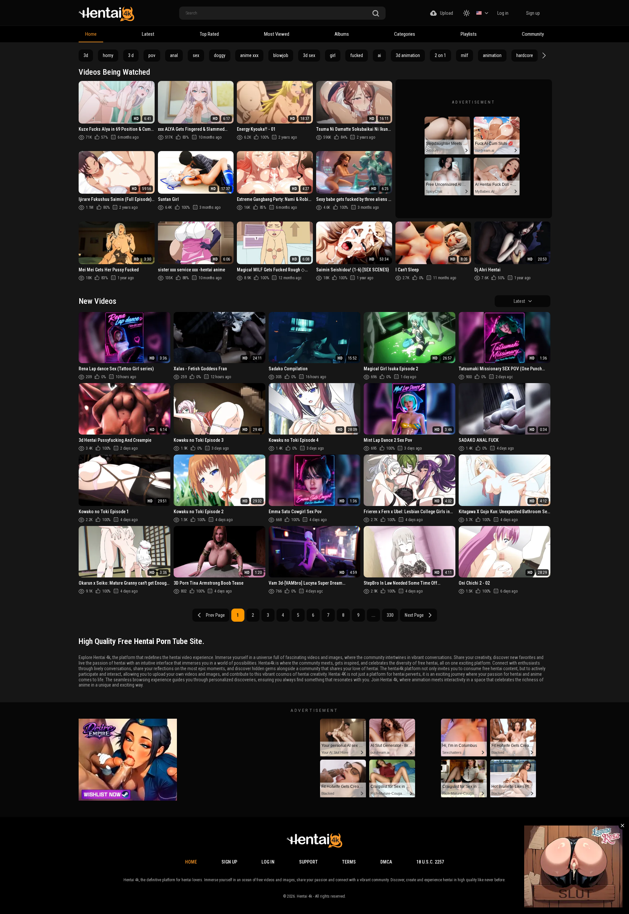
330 (390, 615)
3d (86, 55)
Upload (446, 13)
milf (464, 55)
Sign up (533, 13)
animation (492, 55)
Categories (404, 34)
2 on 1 (440, 55)
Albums (341, 34)
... (373, 615)
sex (196, 55)
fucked (356, 55)
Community (533, 34)
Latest (148, 34)
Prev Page (215, 615)
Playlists (469, 34)
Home (91, 34)
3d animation (408, 55)
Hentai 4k (304, 896)
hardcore (524, 55)
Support (308, 862)
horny (108, 55)
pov (151, 55)
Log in (502, 13)
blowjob (280, 55)
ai (379, 55)
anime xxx (249, 55)
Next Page (414, 615)
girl (332, 55)
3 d (131, 55)
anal (174, 55)
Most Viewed (276, 34)
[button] (543, 55)
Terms (349, 862)
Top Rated (209, 34)
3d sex (309, 55)
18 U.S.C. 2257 (430, 862)
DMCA (386, 862)
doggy (219, 55)
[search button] (375, 13)
